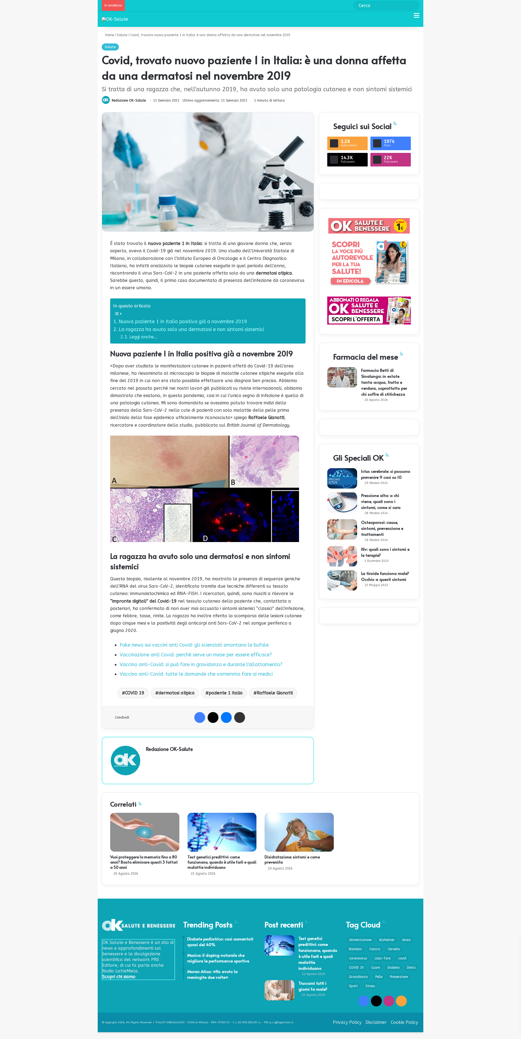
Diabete (393, 967)
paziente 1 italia (226, 692)
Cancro (374, 949)
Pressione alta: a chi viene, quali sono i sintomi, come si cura (381, 501)
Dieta (411, 967)
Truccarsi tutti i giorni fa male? (313, 986)
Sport (353, 986)
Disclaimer (376, 1022)
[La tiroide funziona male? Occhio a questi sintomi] (342, 580)
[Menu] (416, 17)
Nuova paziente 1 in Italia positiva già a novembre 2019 (183, 322)
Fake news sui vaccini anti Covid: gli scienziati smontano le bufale (194, 645)
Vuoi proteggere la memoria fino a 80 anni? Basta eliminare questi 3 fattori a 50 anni (144, 862)
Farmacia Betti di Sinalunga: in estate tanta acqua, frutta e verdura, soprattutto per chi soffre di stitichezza (384, 382)
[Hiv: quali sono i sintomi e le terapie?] (342, 556)
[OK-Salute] (115, 19)
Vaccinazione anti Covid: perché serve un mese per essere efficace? (196, 655)
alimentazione (360, 940)
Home (109, 35)
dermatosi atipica (176, 692)
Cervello (394, 949)
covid (402, 958)
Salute (122, 35)
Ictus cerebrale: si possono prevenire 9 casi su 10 (385, 474)
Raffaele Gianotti (275, 692)
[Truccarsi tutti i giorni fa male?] (279, 990)
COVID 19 (134, 692)
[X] (213, 717)
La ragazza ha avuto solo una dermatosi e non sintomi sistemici (191, 329)
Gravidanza (358, 977)
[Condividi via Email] (239, 717)
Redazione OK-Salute (129, 100)
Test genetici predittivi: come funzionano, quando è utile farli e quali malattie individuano (222, 862)
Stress (370, 986)
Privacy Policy (347, 1022)
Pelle (378, 977)
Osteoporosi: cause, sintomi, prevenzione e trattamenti (382, 528)
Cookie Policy (404, 1022)
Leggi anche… (143, 336)
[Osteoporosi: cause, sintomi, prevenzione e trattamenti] (342, 529)
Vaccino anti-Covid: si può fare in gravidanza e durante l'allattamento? (201, 665)
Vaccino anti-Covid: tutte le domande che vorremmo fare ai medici (196, 674)
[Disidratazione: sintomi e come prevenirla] (299, 832)
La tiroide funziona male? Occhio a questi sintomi (385, 576)
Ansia (406, 940)
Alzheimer (387, 940)
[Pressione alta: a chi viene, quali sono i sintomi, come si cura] (342, 502)
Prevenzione (399, 977)
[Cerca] (407, 17)
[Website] (149, 758)
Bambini (355, 949)
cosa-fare (382, 958)
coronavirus (358, 958)
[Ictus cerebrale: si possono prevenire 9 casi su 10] (342, 478)
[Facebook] (199, 717)
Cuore (375, 967)
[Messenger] (226, 717)
